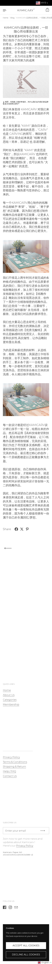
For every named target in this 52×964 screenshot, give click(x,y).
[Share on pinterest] (27, 529)
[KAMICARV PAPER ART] (26, 10)
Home (5, 18)
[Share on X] (22, 529)
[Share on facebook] (16, 529)
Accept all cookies (26, 945)
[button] (45, 962)
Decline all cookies (26, 954)
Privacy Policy (24, 845)
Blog (12, 18)
